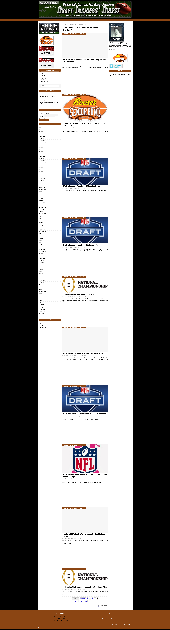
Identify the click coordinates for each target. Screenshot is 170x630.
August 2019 (42, 269)
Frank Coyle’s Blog (49, 20)
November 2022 (42, 209)
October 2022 (42, 211)
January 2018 (42, 309)
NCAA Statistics (44, 79)
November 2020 (42, 251)
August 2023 (42, 191)
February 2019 (42, 280)
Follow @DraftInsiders (126, 624)
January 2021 (42, 249)
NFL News (85, 20)
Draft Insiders (74, 64)
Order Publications (119, 20)
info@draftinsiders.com (109, 619)
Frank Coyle (112, 43)
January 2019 (42, 282)
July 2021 (41, 240)
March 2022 (41, 222)
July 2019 (41, 271)
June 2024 (41, 169)
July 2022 (41, 218)
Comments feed (42, 327)
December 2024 (42, 160)
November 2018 (42, 287)
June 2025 (41, 149)
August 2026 (42, 127)
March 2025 (41, 154)
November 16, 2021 (67, 416)
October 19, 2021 (67, 538)
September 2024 (42, 167)
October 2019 (42, 267)
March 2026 (41, 134)
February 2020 (42, 258)
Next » (85, 601)
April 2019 (41, 276)
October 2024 (42, 165)
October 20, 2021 (67, 478)
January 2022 (42, 227)
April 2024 (41, 174)
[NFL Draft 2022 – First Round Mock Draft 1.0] (85, 171)
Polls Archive (112, 75)
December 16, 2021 (67, 296)
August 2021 (42, 238)
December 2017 (42, 311)
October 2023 (42, 187)
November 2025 (42, 142)
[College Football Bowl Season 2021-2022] (85, 284)
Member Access (106, 20)
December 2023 (42, 182)
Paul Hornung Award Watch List (46, 100)
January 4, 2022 (67, 247)
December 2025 (42, 140)
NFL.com (43, 73)
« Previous (82, 598)
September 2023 (42, 189)
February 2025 (42, 156)
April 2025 (41, 151)
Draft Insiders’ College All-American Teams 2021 (82, 353)
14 (81, 601)
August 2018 (42, 293)
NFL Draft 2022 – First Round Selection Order (81, 245)
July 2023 (41, 193)
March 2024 (41, 176)
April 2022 (41, 220)
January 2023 (42, 205)
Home (40, 20)
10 (75, 601)
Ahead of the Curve (75, 20)
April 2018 (41, 302)
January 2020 (42, 260)
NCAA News (43, 78)
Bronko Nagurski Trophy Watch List (47, 106)
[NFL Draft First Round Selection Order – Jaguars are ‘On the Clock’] (85, 45)
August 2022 (42, 216)
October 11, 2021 (67, 589)
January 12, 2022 (67, 64)
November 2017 (42, 313)
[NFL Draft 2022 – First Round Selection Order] (85, 230)
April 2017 (41, 315)
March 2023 (41, 200)
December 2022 (42, 207)
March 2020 (41, 256)
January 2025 (42, 158)
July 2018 (41, 295)
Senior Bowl (43, 76)
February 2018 (42, 307)
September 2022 (42, 213)
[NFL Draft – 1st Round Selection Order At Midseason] (85, 398)
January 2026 (42, 138)
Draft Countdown (44, 81)
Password (41, 116)
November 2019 (42, 264)
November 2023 (42, 185)
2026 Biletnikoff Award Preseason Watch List (49, 94)
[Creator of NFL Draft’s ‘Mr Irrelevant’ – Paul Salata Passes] (85, 520)
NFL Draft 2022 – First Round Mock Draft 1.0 (81, 186)
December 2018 (42, 284)
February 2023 (42, 202)
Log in (40, 323)
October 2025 (42, 145)
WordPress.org (42, 329)
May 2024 (41, 171)
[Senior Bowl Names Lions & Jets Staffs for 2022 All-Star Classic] (85, 108)
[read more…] (102, 191)
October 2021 (42, 233)
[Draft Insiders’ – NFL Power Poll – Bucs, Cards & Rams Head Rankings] (85, 458)
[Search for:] (50, 86)
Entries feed (41, 325)
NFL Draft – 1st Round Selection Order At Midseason (84, 414)
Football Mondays (63, 20)
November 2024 (42, 162)
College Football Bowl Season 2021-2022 (79, 295)
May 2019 (41, 273)
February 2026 (42, 136)
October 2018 (42, 289)
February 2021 (42, 247)
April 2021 (41, 242)
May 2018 (41, 300)
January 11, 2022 (67, 127)
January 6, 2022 (67, 188)
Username (41, 114)
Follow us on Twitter (114, 624)
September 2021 (42, 236)
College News (95, 20)
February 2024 (42, 178)
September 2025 (42, 147)
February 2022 (42, 225)
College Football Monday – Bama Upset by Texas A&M (84, 587)
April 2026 (41, 131)
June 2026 (41, 129)
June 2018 (41, 298)
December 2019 (42, 262)
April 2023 (41, 198)
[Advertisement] (85, 81)
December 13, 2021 (67, 355)
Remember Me (44, 118)
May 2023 (41, 196)
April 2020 (41, 253)
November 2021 (42, 231)
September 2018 (42, 291)
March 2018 (41, 304)
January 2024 (42, 180)
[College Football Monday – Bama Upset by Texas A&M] (85, 576)
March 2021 (41, 244)
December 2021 (42, 229)
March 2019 (41, 278)
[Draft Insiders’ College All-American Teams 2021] (85, 339)
